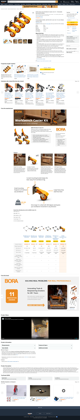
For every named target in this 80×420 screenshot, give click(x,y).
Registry (64, 4)
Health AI (5, 4)
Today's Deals (44, 4)
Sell (57, 4)
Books (49, 4)
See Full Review (21, 319)
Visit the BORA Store (39, 16)
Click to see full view (17, 38)
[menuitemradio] (76, 338)
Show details (44, 74)
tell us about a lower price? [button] (13, 361)
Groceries (34, 4)
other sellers (48, 23)
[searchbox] (32, 2)
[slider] (38, 338)
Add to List (68, 45)
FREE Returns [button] (38, 22)
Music (68, 4)
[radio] (5, 41)
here (17, 354)
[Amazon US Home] (30, 414)
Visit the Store (72, 308)
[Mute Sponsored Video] (25, 395)
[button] (2, 4)
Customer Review (8, 319)
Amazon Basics (17, 4)
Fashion (60, 4)
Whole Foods (39, 4)
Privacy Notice (32, 416)
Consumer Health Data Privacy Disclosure (41, 416)
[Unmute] (78, 338)
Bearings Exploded (14, 319)
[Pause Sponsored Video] (25, 393)
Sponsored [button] (2, 383)
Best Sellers (23, 4)
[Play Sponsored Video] (40, 391)
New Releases (28, 4)
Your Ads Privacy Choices (52, 416)
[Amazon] (4, 1)
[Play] (2, 338)
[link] (20, 69)
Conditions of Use (26, 416)
